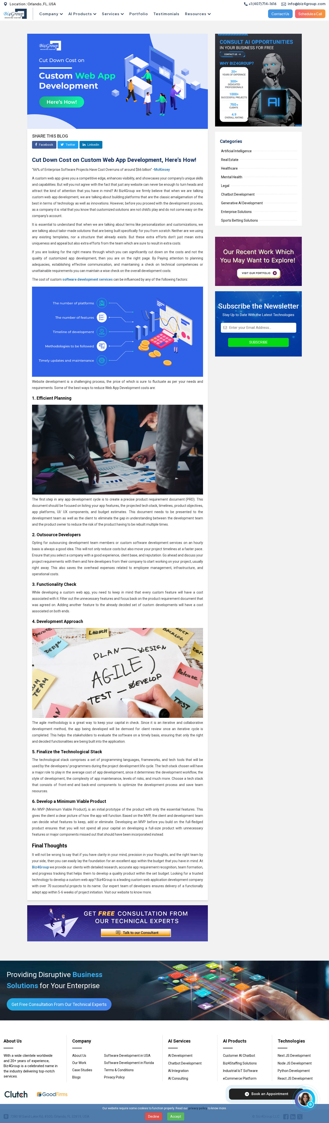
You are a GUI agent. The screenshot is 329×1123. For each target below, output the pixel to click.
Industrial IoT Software (240, 1071)
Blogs (76, 1077)
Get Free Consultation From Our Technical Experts (59, 1004)
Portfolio (138, 13)
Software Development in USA (127, 1055)
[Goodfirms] (52, 1094)
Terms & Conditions (119, 1070)
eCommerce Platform (240, 1078)
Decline (153, 1116)
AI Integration (178, 1071)
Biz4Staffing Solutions (240, 1063)
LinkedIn (93, 144)
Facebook (45, 144)
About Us (79, 1055)
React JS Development (295, 1078)
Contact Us (280, 14)
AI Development (180, 1055)
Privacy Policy (114, 1077)
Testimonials (166, 13)
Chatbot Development (185, 1063)
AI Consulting (178, 1078)
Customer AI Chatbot (239, 1055)
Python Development (294, 1071)
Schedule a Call (310, 14)
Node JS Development (295, 1063)
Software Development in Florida (129, 1063)
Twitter (70, 144)
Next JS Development (294, 1055)
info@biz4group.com (306, 3)
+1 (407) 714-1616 (262, 3)
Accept (175, 1116)
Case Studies (82, 1070)
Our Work (79, 1063)
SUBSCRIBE (258, 342)
